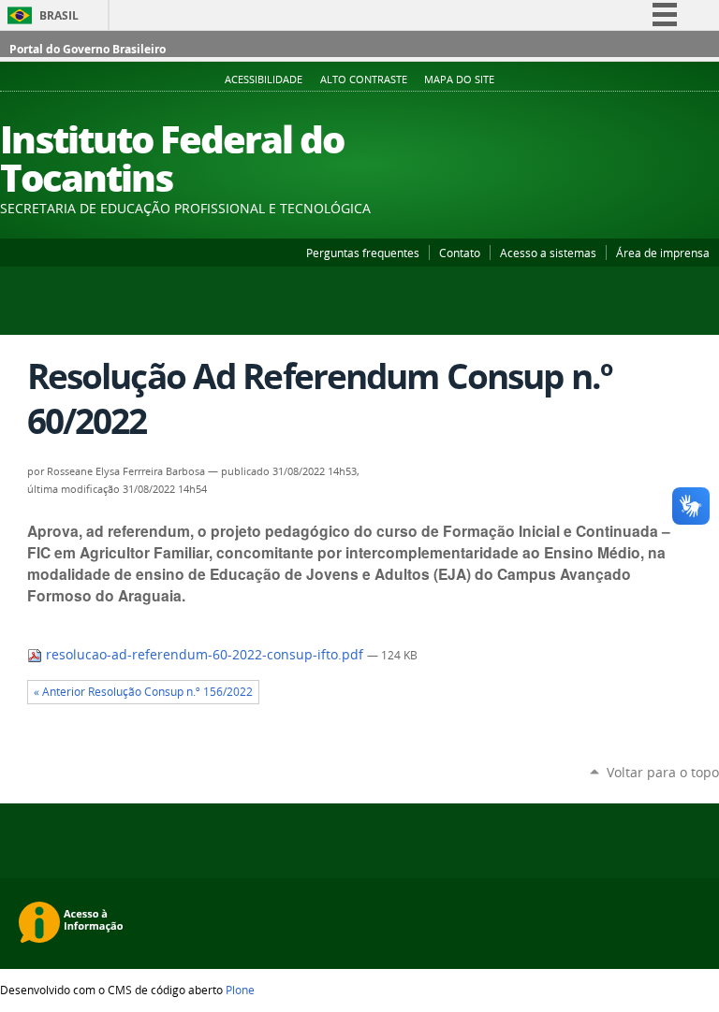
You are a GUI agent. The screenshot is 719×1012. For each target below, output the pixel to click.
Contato (459, 252)
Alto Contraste (363, 79)
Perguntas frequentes (362, 252)
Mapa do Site (459, 79)
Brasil (59, 15)
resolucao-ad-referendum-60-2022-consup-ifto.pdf (204, 654)
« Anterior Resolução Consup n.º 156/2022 (143, 692)
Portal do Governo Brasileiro (87, 49)
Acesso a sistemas (548, 252)
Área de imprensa (663, 252)
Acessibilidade (263, 79)
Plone (240, 989)
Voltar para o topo (663, 772)
